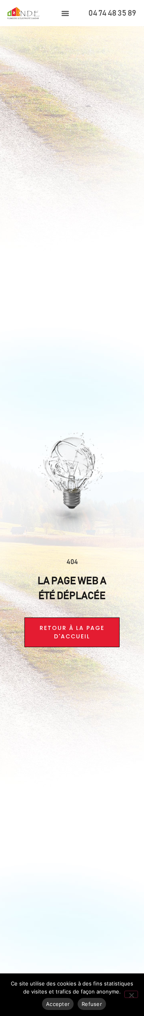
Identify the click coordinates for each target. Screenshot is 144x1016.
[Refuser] (131, 994)
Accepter (58, 1004)
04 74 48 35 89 (112, 13)
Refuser (92, 1004)
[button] (65, 13)
